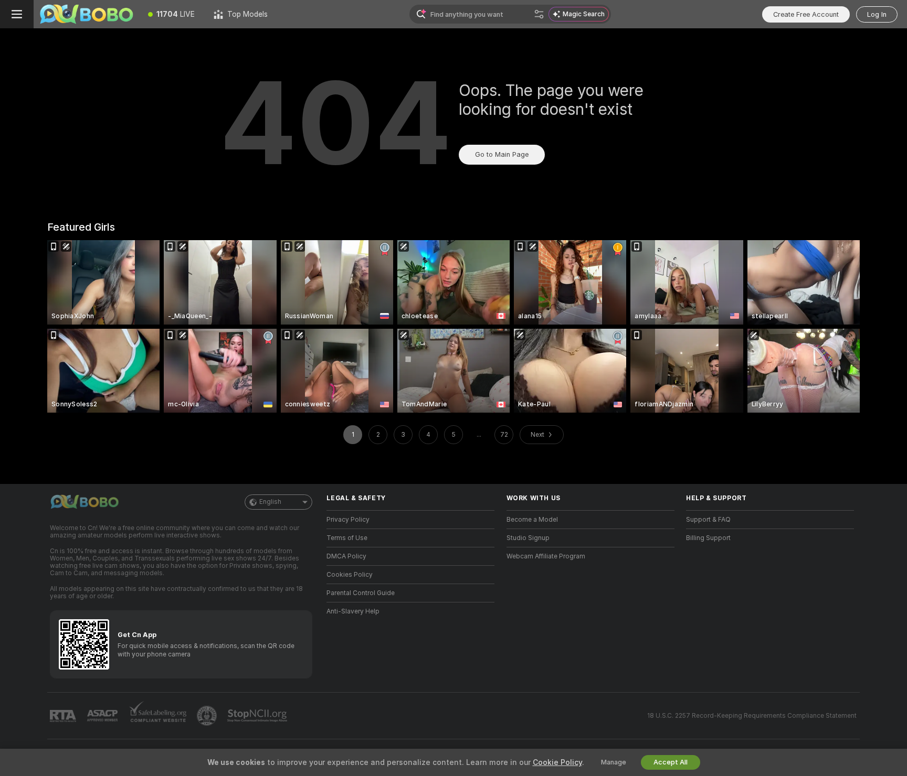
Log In (877, 14)
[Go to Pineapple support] (208, 716)
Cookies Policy (349, 574)
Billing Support (708, 538)
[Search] (539, 14)
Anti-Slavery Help (352, 611)
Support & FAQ (708, 519)
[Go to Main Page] (86, 14)
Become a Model (532, 519)
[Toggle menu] (17, 14)
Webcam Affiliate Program (546, 556)
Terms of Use (346, 538)
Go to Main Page (502, 154)
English (270, 501)
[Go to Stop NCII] (258, 715)
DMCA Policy (346, 556)
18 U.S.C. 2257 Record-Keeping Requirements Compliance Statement (752, 715)
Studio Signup (528, 538)
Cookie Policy (557, 762)
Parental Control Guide (360, 593)
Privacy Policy (348, 519)
